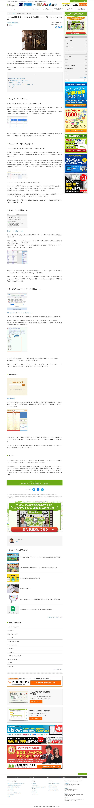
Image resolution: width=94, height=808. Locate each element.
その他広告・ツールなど (76, 65)
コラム (13, 13)
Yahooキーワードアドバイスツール (18, 80)
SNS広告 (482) (11, 652)
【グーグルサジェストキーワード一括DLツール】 (20, 312)
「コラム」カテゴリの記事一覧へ (54, 617)
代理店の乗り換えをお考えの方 (59, 9)
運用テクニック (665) (12, 634)
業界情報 (76, 44)
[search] (86, 80)
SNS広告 (76, 62)
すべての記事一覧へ (57, 669)
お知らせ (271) (11, 666)
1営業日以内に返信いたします (34, 483)
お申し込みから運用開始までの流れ (81, 9)
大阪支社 (66, 793)
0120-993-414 (20, 681)
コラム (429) (10, 637)
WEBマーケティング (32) (13, 641)
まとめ (11, 88)
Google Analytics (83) (12, 659)
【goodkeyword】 (11, 398)
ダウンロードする (35, 701)
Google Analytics (76, 68)
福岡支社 (66, 797)
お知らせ (76, 74)
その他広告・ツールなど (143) (15, 655)
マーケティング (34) (12, 645)
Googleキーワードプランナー (17, 78)
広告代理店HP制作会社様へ (70, 9)
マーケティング (76, 56)
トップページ (12, 9)
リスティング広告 (10, 22)
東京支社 (66, 788)
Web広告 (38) (11, 648)
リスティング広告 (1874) (13, 627)
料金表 (24, 9)
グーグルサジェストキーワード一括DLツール (21, 84)
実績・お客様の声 (35, 9)
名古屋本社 (67, 783)
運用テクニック (76, 47)
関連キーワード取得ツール (16, 82)
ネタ (76, 71)
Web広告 (76, 59)
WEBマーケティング (76, 53)
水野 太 (10, 25)
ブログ (9, 13)
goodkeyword (12, 86)
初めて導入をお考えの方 (47, 9)
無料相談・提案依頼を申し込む (46, 683)
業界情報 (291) (11, 630)
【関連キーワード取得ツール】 (15, 231)
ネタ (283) (10, 662)
